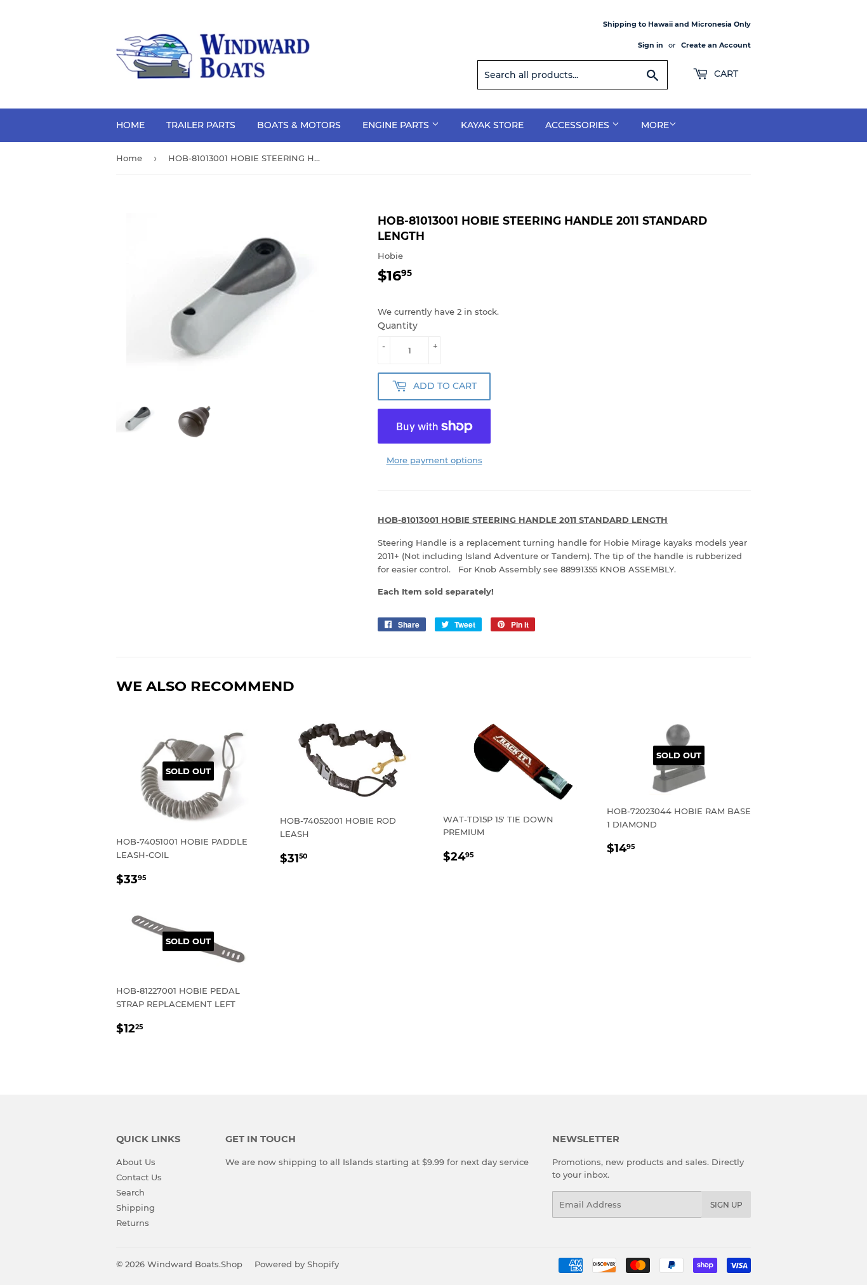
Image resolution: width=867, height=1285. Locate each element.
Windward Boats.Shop (194, 1264)
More (655, 125)
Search (130, 1192)
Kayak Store (492, 125)
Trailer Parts (200, 125)
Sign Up (726, 1204)
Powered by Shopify (297, 1264)
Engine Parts (397, 125)
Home (130, 125)
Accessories (578, 125)
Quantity (398, 325)
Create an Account (716, 45)
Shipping (135, 1208)
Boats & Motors (299, 125)
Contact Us (139, 1177)
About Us (136, 1162)
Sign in (650, 45)
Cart (724, 73)
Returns (132, 1223)
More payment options (434, 460)
